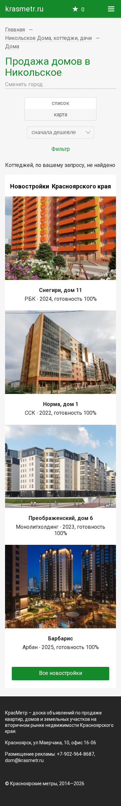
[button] (60, 132)
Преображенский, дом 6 (61, 518)
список (60, 103)
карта (60, 114)
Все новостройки (60, 673)
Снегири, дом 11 (60, 290)
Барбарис (60, 638)
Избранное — (82, 9)
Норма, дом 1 (60, 404)
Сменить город (24, 84)
